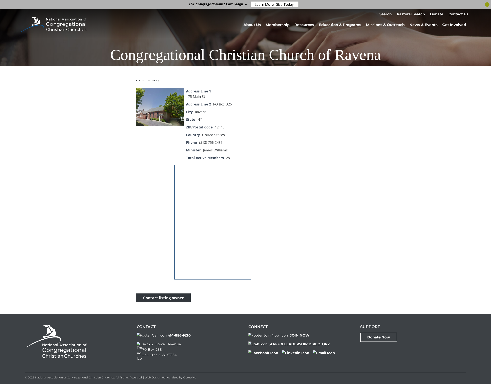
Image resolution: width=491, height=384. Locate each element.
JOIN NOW (299, 335)
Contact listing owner (163, 297)
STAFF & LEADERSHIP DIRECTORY (299, 344)
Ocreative (189, 377)
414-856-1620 (179, 335)
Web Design (153, 377)
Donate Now (378, 337)
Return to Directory (147, 80)
